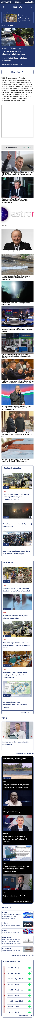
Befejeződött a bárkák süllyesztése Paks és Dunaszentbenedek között (16, 786)
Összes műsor (24, 1015)
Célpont (5, 923)
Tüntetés (13, 48)
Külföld (10, 25)
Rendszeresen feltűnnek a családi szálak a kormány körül (15, 743)
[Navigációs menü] (3, 7)
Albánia (21, 48)
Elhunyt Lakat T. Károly (11, 812)
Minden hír (25, 713)
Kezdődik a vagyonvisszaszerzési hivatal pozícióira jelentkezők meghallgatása (15, 675)
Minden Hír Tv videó (21, 901)
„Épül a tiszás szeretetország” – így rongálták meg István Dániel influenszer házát (16, 868)
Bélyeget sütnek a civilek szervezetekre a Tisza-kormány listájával (15, 704)
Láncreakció (6, 948)
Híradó (4, 912)
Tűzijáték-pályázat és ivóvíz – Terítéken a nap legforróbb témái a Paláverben (15, 839)
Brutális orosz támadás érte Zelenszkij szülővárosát (17, 525)
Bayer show (6, 937)
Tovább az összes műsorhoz (21, 955)
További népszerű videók (23, 753)
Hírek (4, 491)
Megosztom (15, 72)
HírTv (3, 25)
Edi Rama (4, 48)
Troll (17, 1006)
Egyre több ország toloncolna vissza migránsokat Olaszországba (16, 552)
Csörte (4, 930)
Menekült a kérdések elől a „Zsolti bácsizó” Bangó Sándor (15, 617)
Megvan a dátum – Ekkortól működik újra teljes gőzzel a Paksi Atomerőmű (25, 19)
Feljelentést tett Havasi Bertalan (15, 896)
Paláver (5, 833)
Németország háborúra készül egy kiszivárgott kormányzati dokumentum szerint (16, 496)
